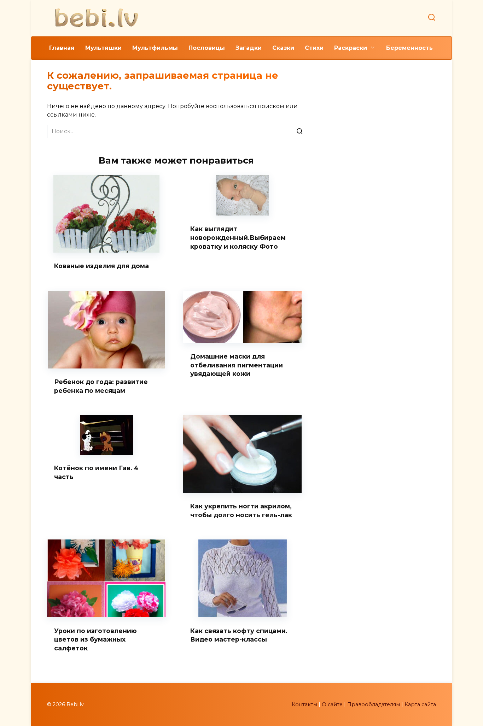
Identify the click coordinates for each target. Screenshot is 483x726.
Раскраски (350, 48)
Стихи (314, 48)
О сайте (332, 704)
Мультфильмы (155, 48)
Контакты (304, 704)
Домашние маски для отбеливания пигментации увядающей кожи (236, 365)
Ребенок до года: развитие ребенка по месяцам (101, 386)
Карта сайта (420, 704)
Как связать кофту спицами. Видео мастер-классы (238, 635)
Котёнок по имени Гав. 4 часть (96, 472)
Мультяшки (103, 48)
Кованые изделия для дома (101, 266)
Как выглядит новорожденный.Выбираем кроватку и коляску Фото (238, 237)
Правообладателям (373, 704)
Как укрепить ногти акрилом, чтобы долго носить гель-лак (241, 510)
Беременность (409, 48)
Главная (62, 48)
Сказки (283, 48)
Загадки (248, 48)
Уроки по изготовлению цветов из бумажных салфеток (95, 639)
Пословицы (206, 48)
